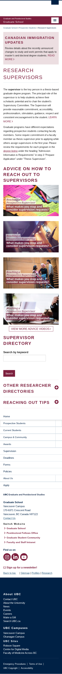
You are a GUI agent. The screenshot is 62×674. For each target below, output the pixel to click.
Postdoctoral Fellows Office (22, 533)
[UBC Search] (55, 4)
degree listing (10, 150)
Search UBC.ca (11, 621)
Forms (6, 464)
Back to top (9, 573)
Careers (7, 613)
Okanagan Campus (13, 636)
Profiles (36, 573)
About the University (14, 602)
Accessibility (27, 668)
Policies (7, 471)
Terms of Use (35, 664)
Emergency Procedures (14, 664)
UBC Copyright (10, 668)
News (6, 606)
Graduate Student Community (23, 537)
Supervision (9, 451)
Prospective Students (27, 28)
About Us (8, 478)
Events (7, 610)
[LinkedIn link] (15, 557)
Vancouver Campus (14, 633)
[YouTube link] (24, 557)
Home (6, 416)
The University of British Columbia (22, 6)
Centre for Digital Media (16, 649)
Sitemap (25, 573)
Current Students (12, 430)
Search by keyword (15, 352)
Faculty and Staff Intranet (21, 542)
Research (47, 573)
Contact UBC (10, 599)
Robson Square (11, 645)
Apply (6, 485)
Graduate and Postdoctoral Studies (31, 496)
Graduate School (10, 28)
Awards (7, 444)
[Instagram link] (7, 557)
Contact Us (9, 518)
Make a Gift (9, 617)
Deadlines (8, 457)
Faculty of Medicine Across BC (20, 652)
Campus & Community (15, 437)
